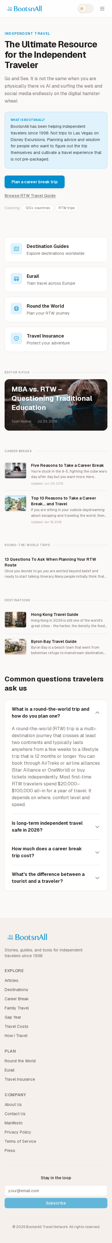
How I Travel (16, 1035)
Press (10, 1150)
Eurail (9, 1070)
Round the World (20, 1060)
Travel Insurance (20, 1079)
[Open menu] (102, 8)
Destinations (16, 989)
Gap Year (13, 1017)
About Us (13, 1104)
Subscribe (56, 1203)
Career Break (17, 998)
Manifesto (14, 1123)
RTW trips (67, 208)
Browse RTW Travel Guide (30, 195)
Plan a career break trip (34, 181)
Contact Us (15, 1113)
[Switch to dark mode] (86, 8)
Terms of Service (20, 1141)
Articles (11, 980)
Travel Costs (16, 1026)
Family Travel (17, 1008)
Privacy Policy (18, 1132)
